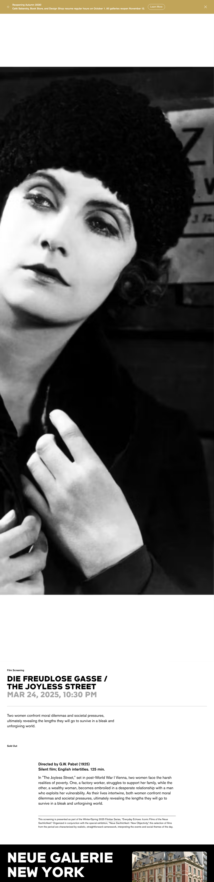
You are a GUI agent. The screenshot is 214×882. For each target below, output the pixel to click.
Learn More (156, 7)
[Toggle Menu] (8, 19)
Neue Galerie (23, 19)
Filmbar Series (112, 819)
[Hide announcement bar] (205, 6)
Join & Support (189, 19)
